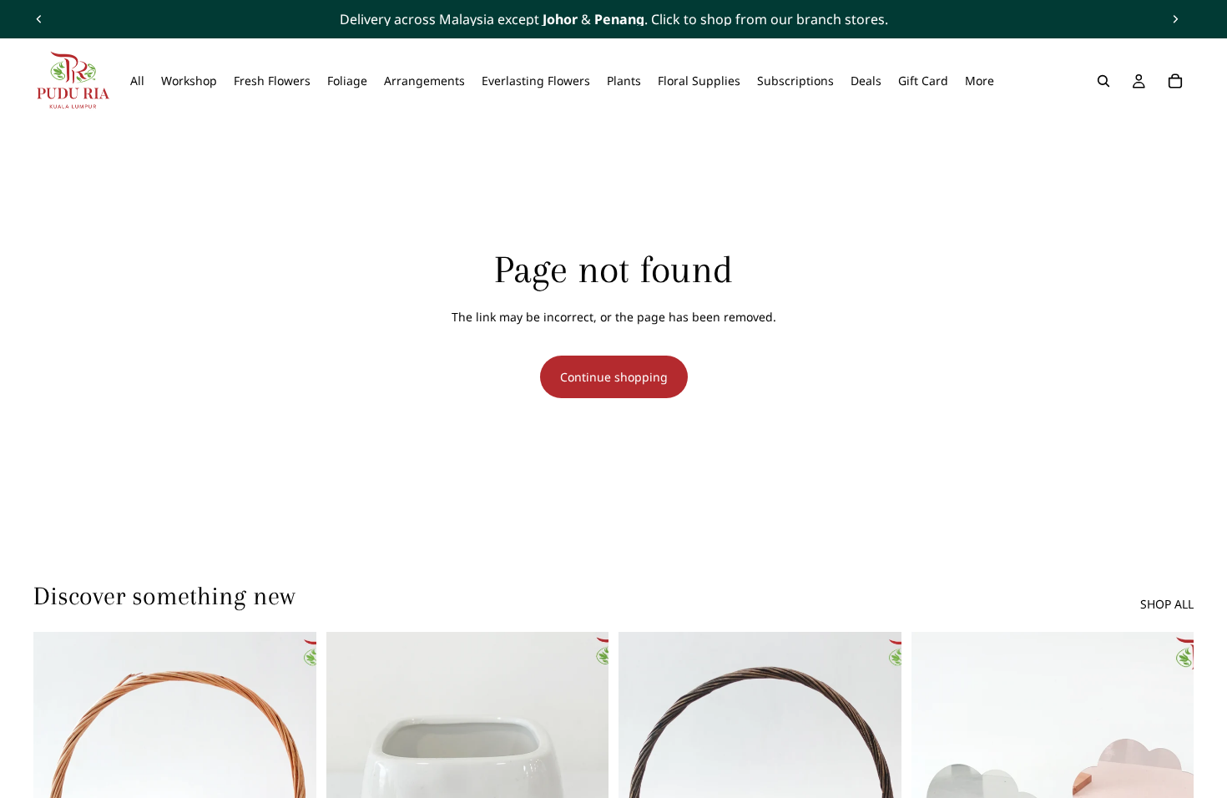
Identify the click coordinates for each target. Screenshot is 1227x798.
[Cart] (1175, 81)
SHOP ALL (1167, 604)
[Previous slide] (39, 19)
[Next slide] (1175, 19)
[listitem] (979, 81)
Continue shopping (614, 377)
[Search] (1103, 81)
